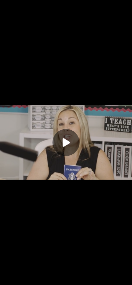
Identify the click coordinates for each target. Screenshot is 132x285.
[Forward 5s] (28, 278)
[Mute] (39, 278)
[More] (115, 278)
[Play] (17, 278)
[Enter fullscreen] (125, 278)
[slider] (66, 271)
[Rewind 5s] (6, 278)
